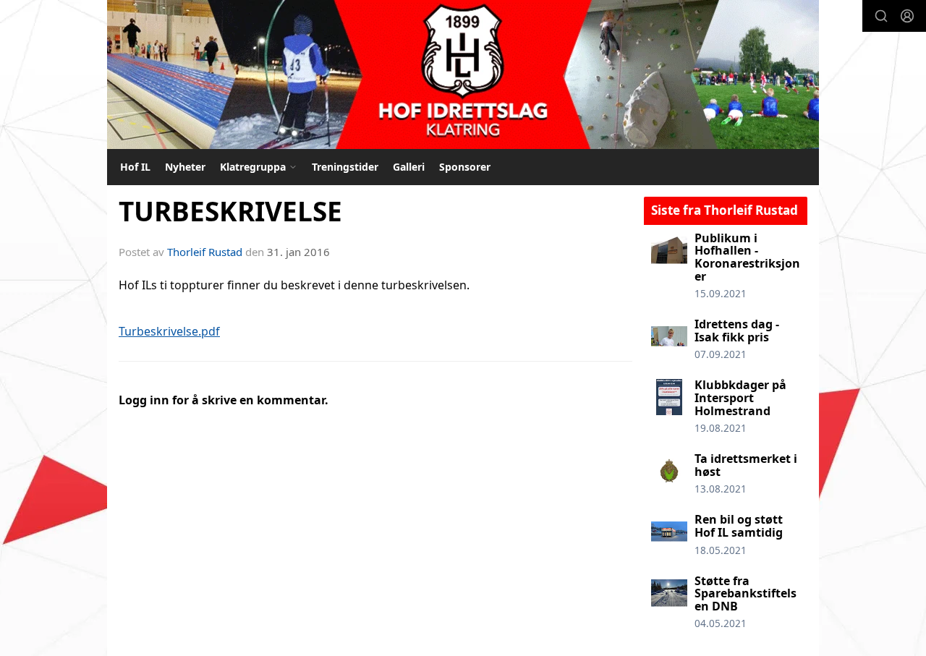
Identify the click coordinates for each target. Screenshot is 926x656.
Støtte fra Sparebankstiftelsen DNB (745, 593)
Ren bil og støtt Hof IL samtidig (738, 525)
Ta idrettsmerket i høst (745, 465)
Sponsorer (464, 167)
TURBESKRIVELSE (230, 211)
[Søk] (881, 16)
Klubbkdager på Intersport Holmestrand (740, 397)
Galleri (409, 167)
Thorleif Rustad (204, 251)
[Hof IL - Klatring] (463, 74)
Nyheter (185, 167)
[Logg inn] (907, 16)
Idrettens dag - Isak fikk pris (736, 330)
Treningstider (345, 167)
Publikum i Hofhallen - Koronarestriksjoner (747, 257)
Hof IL (135, 167)
